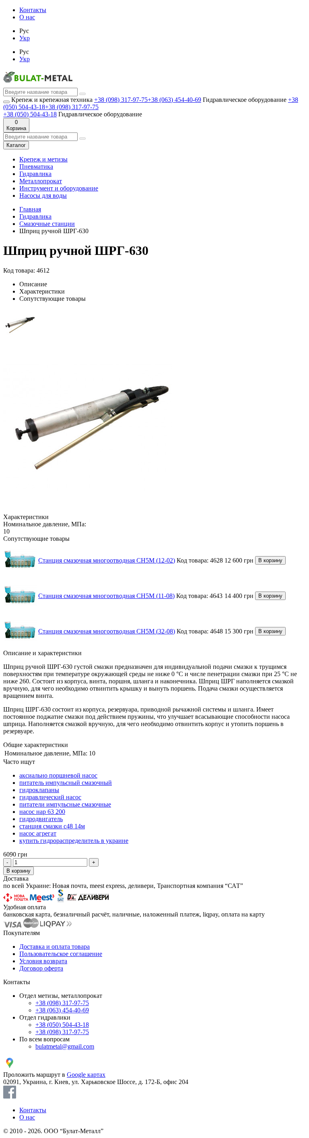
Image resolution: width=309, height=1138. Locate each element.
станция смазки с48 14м (52, 826)
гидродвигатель (41, 818)
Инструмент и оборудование (58, 188)
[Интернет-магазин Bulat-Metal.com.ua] (37, 84)
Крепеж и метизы (43, 159)
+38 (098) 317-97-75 (121, 99)
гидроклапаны (39, 789)
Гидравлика (35, 173)
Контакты (32, 9)
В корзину (270, 560)
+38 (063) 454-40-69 (174, 99)
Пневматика (36, 166)
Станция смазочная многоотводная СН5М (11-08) (106, 595)
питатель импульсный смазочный (65, 782)
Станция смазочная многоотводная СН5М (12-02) (106, 560)
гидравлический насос (50, 797)
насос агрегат (37, 833)
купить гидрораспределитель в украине (73, 840)
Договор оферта (41, 968)
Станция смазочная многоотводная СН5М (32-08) (106, 631)
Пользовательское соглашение (60, 953)
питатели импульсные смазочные (65, 804)
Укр (24, 38)
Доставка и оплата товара (54, 946)
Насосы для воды (43, 195)
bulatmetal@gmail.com (64, 1046)
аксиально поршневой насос (58, 775)
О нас (27, 17)
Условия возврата (43, 961)
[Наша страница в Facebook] (9, 1096)
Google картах (86, 1074)
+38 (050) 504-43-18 (30, 114)
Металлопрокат (40, 181)
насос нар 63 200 (42, 811)
